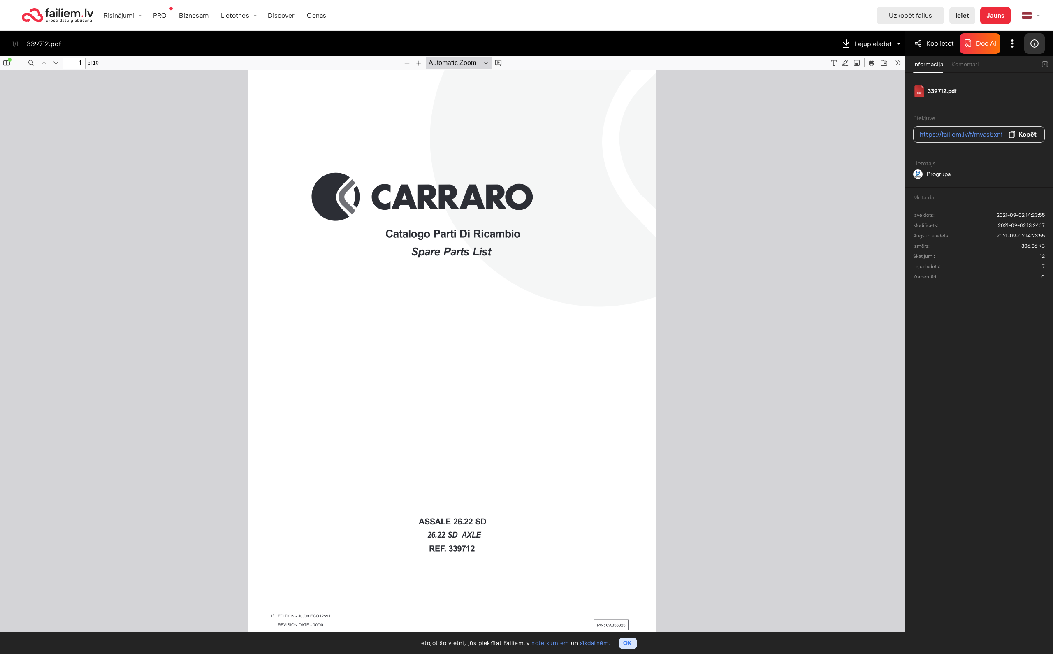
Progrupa (939, 174)
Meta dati (925, 197)
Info (1034, 43)
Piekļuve (924, 118)
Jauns (995, 15)
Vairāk (1012, 43)
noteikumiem (550, 643)
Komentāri (965, 64)
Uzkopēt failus (910, 15)
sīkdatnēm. (595, 643)
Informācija (928, 64)
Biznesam (194, 15)
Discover (281, 15)
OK (627, 643)
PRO (160, 15)
